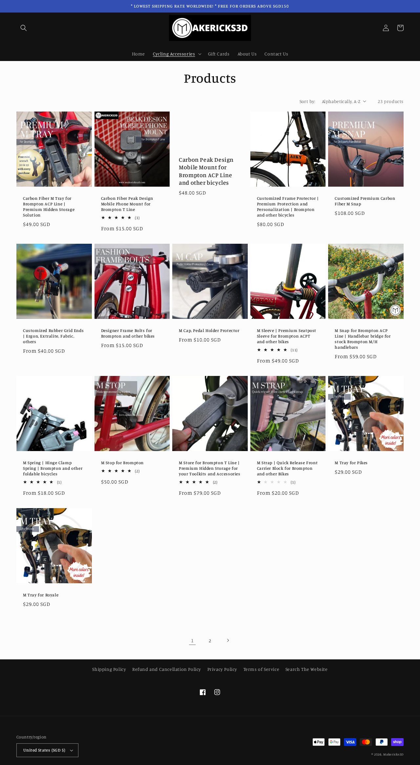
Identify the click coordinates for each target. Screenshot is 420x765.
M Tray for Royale (40, 594)
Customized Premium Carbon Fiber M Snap (365, 201)
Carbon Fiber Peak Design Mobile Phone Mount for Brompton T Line (127, 204)
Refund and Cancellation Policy (166, 669)
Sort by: (307, 101)
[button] (23, 28)
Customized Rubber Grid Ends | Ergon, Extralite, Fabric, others (53, 336)
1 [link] (192, 640)
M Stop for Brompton (122, 462)
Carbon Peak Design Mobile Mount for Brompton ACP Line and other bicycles (206, 171)
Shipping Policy (109, 669)
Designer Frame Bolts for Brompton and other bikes (128, 333)
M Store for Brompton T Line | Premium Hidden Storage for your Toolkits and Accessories (209, 468)
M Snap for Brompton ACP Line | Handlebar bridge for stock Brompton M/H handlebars (362, 339)
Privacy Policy (222, 669)
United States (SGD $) (44, 750)
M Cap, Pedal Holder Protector (209, 330)
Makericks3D (393, 754)
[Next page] (227, 640)
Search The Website (306, 669)
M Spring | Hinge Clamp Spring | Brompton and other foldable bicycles (52, 468)
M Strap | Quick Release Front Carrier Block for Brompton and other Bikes (287, 468)
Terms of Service (261, 669)
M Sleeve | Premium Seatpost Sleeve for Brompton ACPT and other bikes (286, 336)
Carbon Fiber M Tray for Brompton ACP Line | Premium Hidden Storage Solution (48, 206)
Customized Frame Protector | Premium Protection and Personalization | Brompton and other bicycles (288, 206)
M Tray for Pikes (351, 462)
